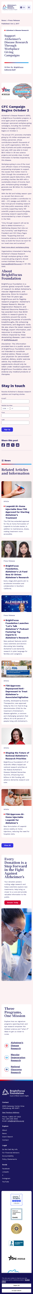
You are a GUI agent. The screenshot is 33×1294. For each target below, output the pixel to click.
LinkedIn (5, 1172)
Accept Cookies (16, 1290)
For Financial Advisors (10, 1153)
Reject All (16, 1285)
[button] (17, 445)
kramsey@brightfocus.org (11, 264)
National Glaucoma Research (16, 1069)
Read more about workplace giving (15, 247)
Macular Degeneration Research (18, 1057)
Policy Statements (9, 1159)
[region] (16, 1283)
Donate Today (12, 902)
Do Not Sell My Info (10, 1149)
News (4, 1133)
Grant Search (7, 1137)
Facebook (6, 1169)
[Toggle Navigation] (29, 7)
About (4, 1130)
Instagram (6, 1178)
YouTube (5, 1182)
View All (7, 845)
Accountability (8, 1156)
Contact (5, 1140)
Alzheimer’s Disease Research (17, 1045)
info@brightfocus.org (16, 1121)
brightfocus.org (10, 340)
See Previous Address (10, 1112)
